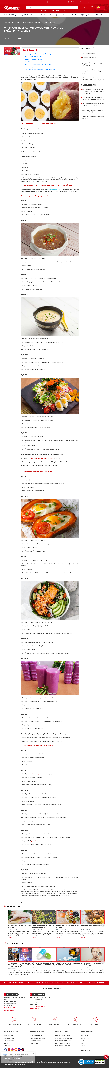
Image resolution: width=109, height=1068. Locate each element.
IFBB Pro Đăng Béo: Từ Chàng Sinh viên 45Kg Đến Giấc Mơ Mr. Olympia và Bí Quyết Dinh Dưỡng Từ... (93, 63)
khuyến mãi (41, 15)
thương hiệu (54, 15)
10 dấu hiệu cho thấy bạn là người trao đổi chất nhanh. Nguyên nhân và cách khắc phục (93, 71)
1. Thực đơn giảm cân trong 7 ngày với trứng (39, 64)
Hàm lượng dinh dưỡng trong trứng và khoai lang (38, 54)
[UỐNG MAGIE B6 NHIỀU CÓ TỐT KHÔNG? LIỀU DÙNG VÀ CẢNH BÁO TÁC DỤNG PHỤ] (44, 954)
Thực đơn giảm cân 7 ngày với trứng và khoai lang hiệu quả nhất (42, 61)
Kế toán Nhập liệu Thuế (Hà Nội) (90, 57)
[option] (20, 925)
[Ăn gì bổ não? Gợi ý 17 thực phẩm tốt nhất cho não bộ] (68, 917)
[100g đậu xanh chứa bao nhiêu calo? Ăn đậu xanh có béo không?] (44, 917)
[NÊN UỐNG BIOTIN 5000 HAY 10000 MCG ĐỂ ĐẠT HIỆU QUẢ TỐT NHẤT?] (68, 954)
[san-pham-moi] (12, 51)
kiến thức (63, 15)
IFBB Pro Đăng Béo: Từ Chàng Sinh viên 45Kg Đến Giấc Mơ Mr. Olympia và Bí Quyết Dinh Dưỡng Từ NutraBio (19, 965)
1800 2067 (89, 8)
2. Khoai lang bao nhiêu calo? (35, 59)
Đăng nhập (99, 15)
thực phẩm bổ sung (10, 15)
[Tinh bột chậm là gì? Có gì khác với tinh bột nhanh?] (92, 917)
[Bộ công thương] (86, 1062)
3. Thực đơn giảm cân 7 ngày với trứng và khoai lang (41, 69)
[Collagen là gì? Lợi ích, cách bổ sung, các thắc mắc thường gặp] (92, 954)
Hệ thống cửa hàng (87, 15)
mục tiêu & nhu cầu (27, 15)
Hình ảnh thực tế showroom (12, 1008)
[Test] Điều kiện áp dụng (88, 53)
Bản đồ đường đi (10, 1010)
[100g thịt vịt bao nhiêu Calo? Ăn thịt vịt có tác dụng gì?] (20, 917)
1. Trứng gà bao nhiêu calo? (34, 56)
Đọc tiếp (10, 937)
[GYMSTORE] (12, 8)
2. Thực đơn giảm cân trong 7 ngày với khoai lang (40, 67)
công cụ (74, 15)
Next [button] (103, 925)
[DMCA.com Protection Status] (100, 1061)
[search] (76, 7)
